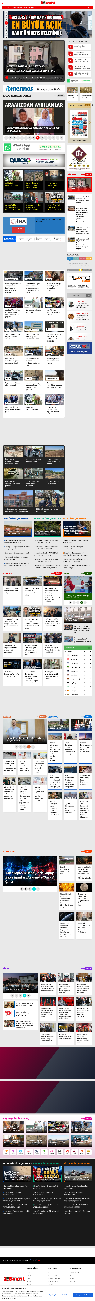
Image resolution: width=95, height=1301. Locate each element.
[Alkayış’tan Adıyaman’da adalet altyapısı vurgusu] (9, 1008)
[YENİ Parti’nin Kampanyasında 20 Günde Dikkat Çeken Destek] (9, 1016)
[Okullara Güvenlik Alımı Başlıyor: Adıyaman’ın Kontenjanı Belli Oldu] (32, 638)
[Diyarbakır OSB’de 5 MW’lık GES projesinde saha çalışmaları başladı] (33, 197)
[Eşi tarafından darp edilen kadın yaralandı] (33, 473)
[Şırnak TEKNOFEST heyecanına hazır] (66, 860)
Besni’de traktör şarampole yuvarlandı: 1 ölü (80, 47)
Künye (72, 1279)
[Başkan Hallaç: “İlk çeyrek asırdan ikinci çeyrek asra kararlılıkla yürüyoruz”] (84, 1001)
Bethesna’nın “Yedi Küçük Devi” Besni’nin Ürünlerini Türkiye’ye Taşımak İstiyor (81, 60)
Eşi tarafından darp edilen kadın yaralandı (19, 7)
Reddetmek (66, 1295)
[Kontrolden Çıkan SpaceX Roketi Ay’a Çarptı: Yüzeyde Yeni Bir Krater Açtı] (84, 887)
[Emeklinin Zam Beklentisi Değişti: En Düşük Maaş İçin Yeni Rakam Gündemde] (85, 795)
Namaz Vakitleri (53, 1276)
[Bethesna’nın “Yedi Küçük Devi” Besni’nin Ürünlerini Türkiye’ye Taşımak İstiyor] (54, 197)
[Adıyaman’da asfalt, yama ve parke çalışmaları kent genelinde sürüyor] (71, 230)
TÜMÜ (60, 95)
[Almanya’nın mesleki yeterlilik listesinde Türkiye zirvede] (52, 664)
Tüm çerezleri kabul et (83, 1295)
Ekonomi (29, 403)
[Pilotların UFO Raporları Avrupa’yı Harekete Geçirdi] (12, 664)
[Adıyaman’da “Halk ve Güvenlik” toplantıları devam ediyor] (71, 199)
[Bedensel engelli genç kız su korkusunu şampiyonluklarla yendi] (68, 641)
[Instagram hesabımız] (36, 1260)
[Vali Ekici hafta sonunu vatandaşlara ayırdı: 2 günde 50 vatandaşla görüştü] (48, 1027)
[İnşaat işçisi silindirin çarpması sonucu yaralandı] (13, 451)
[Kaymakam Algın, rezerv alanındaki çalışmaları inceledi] (12, 581)
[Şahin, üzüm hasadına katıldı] (13, 175)
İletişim (72, 1281)
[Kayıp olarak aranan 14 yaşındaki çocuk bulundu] (54, 451)
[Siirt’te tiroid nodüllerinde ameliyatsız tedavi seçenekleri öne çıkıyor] (9, 781)
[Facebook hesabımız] (30, 1260)
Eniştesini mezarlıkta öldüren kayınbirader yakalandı (81, 74)
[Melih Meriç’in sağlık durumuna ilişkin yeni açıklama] (12, 638)
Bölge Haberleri (11, 279)
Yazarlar (51, 1284)
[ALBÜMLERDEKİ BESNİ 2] (72, 90)
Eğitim (8, 305)
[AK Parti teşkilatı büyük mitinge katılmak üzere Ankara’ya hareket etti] (84, 1027)
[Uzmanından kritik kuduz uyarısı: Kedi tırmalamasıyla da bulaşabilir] (9, 755)
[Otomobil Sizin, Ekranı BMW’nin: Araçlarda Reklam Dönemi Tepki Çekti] (84, 916)
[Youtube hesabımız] (39, 1260)
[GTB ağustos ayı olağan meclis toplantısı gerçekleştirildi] (54, 175)
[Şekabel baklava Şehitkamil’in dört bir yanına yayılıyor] (13, 197)
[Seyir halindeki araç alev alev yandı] (33, 451)
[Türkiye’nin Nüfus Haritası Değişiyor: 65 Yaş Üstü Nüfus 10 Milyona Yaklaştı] (52, 611)
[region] (47, 1293)
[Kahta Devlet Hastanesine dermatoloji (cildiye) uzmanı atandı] (40, 755)
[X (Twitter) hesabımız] (33, 1260)
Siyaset (29, 1284)
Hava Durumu (52, 1273)
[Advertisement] (34, 257)
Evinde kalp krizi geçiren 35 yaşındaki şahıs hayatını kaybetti (81, 67)
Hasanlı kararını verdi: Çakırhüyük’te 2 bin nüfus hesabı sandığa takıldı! (81, 54)
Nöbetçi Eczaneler (54, 1279)
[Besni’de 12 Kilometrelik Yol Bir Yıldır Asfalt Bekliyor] (66, 1027)
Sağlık (49, 305)
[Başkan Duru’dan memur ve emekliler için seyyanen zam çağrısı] (70, 736)
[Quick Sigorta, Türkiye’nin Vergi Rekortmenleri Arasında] (70, 795)
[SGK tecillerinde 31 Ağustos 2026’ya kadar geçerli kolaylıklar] (70, 769)
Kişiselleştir (52, 1295)
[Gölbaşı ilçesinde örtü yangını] (54, 473)
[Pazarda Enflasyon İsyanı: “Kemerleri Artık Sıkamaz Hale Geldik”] (55, 795)
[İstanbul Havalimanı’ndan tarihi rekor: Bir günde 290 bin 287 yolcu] (85, 736)
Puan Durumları (53, 1281)
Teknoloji (9, 330)
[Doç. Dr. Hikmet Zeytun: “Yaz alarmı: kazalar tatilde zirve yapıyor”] (40, 781)
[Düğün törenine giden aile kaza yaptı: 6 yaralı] (49, 498)
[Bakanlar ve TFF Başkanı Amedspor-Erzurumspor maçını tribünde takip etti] (68, 630)
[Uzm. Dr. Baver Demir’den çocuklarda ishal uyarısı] (24, 755)
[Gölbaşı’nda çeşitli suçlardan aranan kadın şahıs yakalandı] (18, 498)
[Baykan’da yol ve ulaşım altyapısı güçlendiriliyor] (33, 175)
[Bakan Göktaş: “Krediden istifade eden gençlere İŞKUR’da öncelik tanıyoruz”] (66, 977)
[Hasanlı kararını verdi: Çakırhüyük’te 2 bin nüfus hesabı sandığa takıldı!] (47, 24)
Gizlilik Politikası (75, 1273)
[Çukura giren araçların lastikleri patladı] (13, 473)
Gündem (29, 354)
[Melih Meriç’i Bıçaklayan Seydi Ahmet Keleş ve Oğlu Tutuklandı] (52, 638)
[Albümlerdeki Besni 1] (86, 90)
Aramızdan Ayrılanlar (51, 329)
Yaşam (28, 279)
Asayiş (8, 354)
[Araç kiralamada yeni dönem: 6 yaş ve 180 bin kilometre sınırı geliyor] (55, 769)
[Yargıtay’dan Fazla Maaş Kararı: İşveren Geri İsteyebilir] (85, 769)
